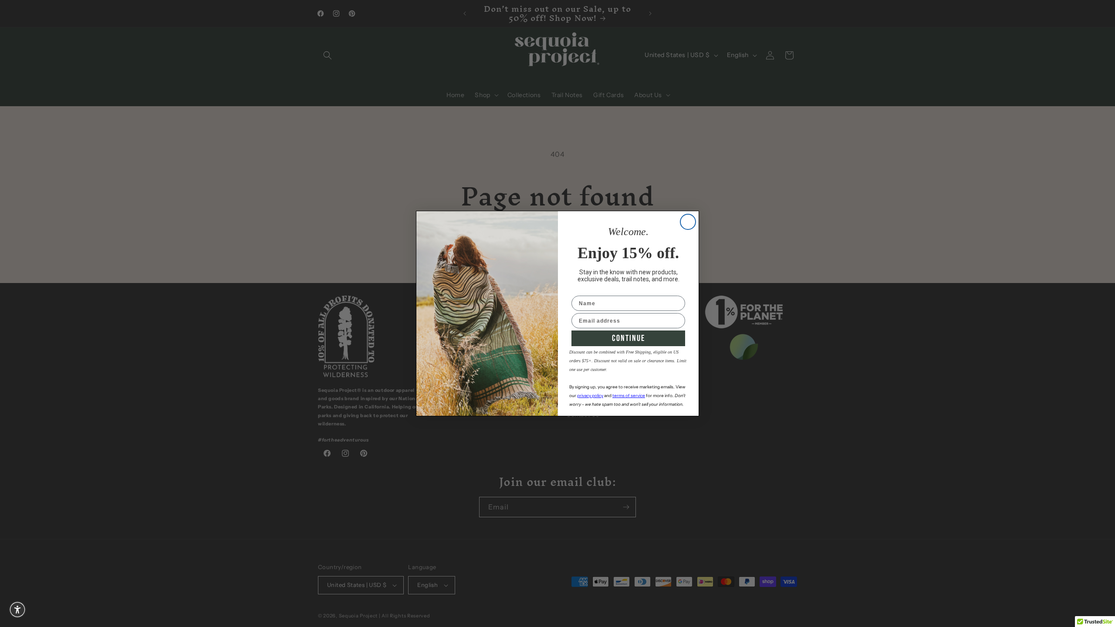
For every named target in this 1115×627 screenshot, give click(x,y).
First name (586, 290)
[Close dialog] (688, 221)
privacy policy (590, 395)
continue (628, 338)
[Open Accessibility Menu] (17, 609)
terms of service (628, 395)
